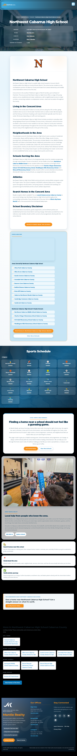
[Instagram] (60, 716)
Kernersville (34, 718)
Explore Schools (20, 534)
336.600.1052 (34, 736)
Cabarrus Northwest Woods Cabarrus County (28, 295)
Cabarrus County (25, 17)
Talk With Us (9, 534)
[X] (64, 716)
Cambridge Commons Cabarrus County (26, 299)
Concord (32, 17)
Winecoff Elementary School (21, 170)
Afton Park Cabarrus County (23, 268)
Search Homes (21, 740)
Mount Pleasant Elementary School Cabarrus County (27, 665)
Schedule (10, 365)
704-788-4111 (30, 33)
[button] (73, 4)
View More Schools (46, 448)
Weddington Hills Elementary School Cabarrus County (31, 324)
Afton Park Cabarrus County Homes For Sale (11, 653)
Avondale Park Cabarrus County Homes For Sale (65, 653)
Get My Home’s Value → (15, 606)
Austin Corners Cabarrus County (24, 276)
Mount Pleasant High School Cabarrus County (47, 664)
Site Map (66, 726)
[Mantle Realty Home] (8, 705)
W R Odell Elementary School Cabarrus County (28, 320)
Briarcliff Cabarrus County (22, 291)
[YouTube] (68, 716)
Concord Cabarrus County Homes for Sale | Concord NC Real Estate (11, 642)
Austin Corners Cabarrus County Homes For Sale (47, 653)
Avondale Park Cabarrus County (24, 279)
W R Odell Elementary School (26, 168)
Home (18, 17)
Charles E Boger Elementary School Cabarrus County (30, 316)
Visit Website (30, 36)
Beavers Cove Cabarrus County (24, 283)
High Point (34, 707)
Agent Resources (58, 726)
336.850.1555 (34, 724)
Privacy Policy (57, 729)
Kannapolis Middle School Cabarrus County (11, 664)
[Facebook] (55, 716)
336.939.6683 (34, 713)
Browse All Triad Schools (11, 676)
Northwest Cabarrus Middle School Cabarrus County (30, 312)
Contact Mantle (9, 740)
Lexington (34, 730)
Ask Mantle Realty (31, 448)
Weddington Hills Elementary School (47, 168)
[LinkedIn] (55, 720)
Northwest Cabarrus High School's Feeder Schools (27, 309)
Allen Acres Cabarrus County (23, 272)
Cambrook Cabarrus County (23, 303)
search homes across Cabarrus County (49, 195)
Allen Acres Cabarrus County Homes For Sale (29, 653)
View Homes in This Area (12, 682)
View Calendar (31, 39)
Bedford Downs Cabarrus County (24, 287)
